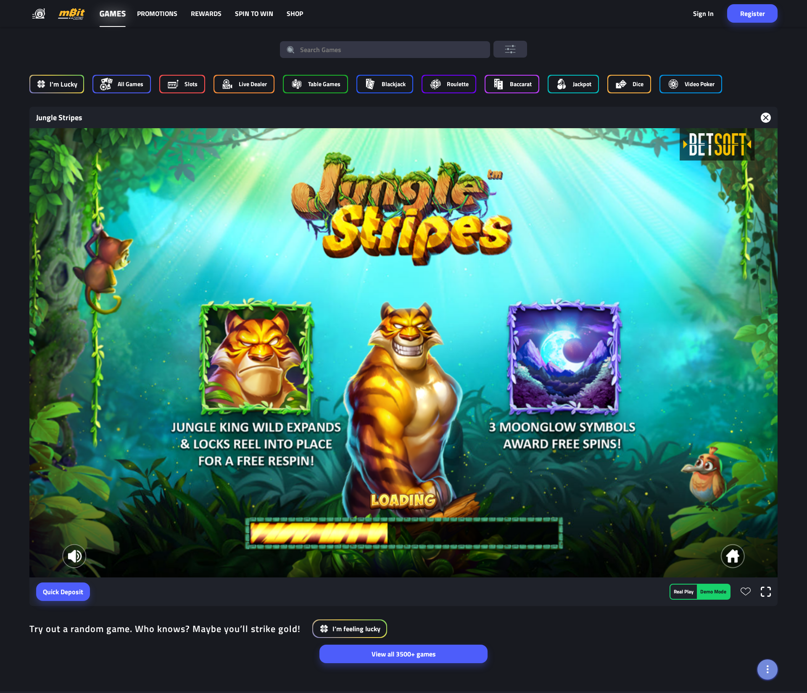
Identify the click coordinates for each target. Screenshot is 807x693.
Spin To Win (254, 13)
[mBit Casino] (71, 14)
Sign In (703, 13)
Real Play (684, 592)
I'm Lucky (63, 84)
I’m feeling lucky (356, 629)
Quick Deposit (63, 592)
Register (752, 13)
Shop (295, 13)
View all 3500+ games (404, 654)
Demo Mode (713, 592)
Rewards (206, 13)
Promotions (157, 13)
